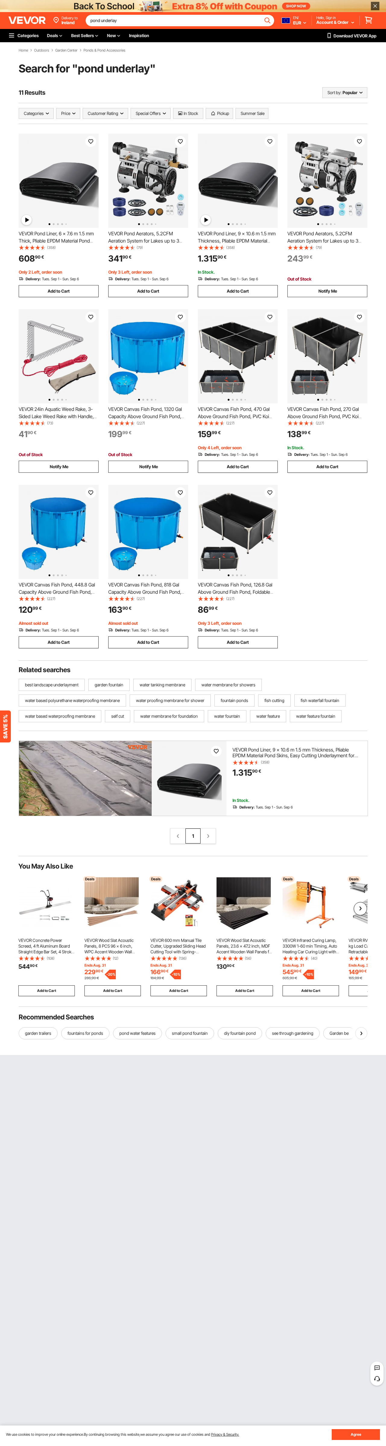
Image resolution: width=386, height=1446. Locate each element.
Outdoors (41, 50)
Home (23, 50)
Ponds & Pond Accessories (104, 50)
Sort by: (334, 92)
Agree (356, 1434)
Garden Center (66, 50)
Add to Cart (59, 291)
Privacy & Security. (225, 1434)
